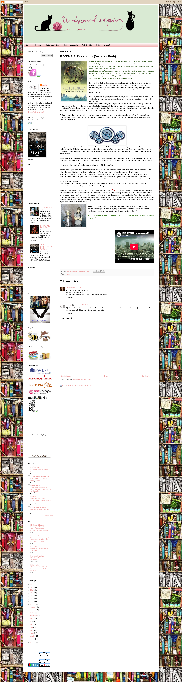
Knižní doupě (34, 467)
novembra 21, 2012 (77, 287)
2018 (32, 587)
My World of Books (37, 525)
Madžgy (68, 305)
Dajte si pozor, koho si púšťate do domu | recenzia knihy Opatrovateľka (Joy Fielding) (40, 528)
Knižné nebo (34, 565)
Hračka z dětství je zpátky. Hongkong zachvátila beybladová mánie (40, 500)
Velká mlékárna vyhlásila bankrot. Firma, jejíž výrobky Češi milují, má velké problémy (40, 489)
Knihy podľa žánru (53, 45)
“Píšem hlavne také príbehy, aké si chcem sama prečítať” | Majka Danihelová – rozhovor (40, 539)
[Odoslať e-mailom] (94, 271)
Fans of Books (35, 547)
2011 (32, 642)
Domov (28, 45)
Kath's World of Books (38, 507)
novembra (33, 610)
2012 (32, 604)
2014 (32, 599)
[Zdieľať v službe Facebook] (101, 271)
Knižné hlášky (87, 45)
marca (32, 633)
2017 (32, 590)
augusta (32, 619)
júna (31, 624)
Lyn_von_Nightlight (37, 556)
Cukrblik (33, 496)
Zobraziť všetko (49, 515)
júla (31, 621)
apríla (32, 630)
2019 (32, 584)
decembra (33, 607)
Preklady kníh (35, 485)
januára (32, 639)
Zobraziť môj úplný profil (36, 112)
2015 (32, 596)
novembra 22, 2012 (81, 305)
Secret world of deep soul (39, 536)
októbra (32, 613)
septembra (33, 616)
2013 (32, 601)
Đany (68, 287)
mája (31, 627)
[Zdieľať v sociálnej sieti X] (99, 271)
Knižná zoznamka (71, 45)
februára (33, 636)
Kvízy (98, 45)
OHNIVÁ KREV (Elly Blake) (45, 227)
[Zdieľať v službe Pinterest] (103, 271)
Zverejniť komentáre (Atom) (82, 380)
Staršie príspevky (148, 376)
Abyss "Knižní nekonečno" (39, 476)
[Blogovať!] (96, 271)
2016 (32, 593)
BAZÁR (107, 45)
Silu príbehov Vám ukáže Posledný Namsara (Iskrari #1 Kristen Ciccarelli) (40, 568)
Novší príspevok (66, 376)
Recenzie (38, 45)
